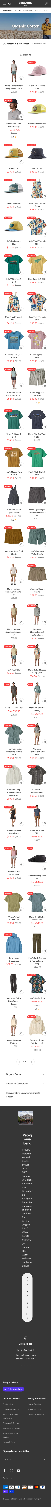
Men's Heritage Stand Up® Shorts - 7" (13, 632)
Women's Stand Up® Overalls (14, 511)
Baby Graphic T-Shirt (37, 356)
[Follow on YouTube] (18, 1470)
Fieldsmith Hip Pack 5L (37, 877)
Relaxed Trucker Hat (37, 123)
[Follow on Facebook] (4, 1470)
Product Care (9, 1442)
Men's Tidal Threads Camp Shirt (37, 671)
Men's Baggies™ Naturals (37, 394)
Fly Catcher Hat (14, 203)
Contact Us (8, 1404)
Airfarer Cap (14, 168)
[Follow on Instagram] (11, 1470)
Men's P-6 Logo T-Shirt (14, 435)
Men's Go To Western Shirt (37, 791)
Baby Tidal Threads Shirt (37, 318)
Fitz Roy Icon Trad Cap (37, 87)
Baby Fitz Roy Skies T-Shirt (13, 356)
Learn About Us (27, 1297)
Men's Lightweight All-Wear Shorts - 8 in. (37, 512)
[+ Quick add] (21, 78)
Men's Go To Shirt (37, 998)
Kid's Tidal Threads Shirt (37, 242)
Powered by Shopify (32, 1499)
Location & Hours (11, 1409)
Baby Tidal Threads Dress (13, 318)
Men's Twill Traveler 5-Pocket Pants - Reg (37, 961)
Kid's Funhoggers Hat (14, 242)
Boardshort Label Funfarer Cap (13, 125)
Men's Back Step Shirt (37, 832)
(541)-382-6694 (25, 1349)
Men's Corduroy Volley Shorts (37, 552)
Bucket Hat (37, 168)
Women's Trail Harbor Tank (14, 873)
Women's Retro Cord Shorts (14, 552)
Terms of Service (36, 1414)
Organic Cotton (40, 43)
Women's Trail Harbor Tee (14, 918)
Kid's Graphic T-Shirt (37, 279)
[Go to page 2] (31, 1062)
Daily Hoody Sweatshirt (14, 959)
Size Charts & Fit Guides (10, 1435)
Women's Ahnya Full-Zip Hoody (37, 1041)
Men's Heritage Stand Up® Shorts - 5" (13, 592)
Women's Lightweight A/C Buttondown (37, 632)
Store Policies (34, 1404)
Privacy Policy (34, 1409)
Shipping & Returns (11, 1423)
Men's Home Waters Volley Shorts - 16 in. (14, 87)
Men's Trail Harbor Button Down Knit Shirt (14, 752)
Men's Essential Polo (14, 707)
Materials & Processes (12, 10)
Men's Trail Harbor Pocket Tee (37, 918)
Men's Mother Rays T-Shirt (14, 473)
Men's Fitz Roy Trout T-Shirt (37, 435)
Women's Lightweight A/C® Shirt (37, 752)
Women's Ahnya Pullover (14, 1041)
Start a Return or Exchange (10, 1416)
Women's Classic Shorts (37, 590)
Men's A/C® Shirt (14, 670)
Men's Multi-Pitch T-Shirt (37, 473)
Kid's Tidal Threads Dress (37, 205)
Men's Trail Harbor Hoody (37, 709)
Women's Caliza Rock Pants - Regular (14, 1001)
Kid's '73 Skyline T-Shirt (14, 280)
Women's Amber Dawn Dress (14, 832)
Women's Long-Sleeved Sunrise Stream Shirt (14, 792)
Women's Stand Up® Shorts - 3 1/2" (13, 394)
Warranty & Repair (11, 1428)
